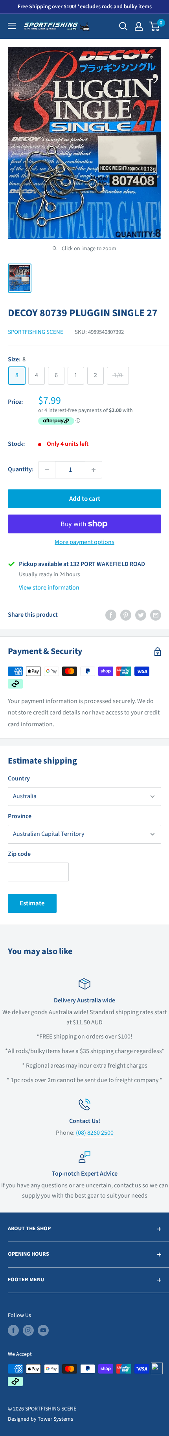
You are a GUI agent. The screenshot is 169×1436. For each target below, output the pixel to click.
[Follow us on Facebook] (13, 1330)
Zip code (19, 854)
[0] (155, 26)
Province (19, 816)
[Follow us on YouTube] (43, 1330)
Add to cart (84, 499)
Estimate (32, 903)
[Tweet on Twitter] (140, 615)
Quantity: (20, 469)
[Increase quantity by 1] (93, 470)
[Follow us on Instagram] (28, 1330)
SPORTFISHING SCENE (35, 332)
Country (19, 778)
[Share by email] (155, 615)
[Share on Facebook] (110, 615)
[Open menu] (12, 26)
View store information (49, 587)
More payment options (84, 542)
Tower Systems (55, 1419)
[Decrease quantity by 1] (47, 470)
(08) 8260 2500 (95, 1132)
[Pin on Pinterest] (125, 615)
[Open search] (123, 26)
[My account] (139, 26)
